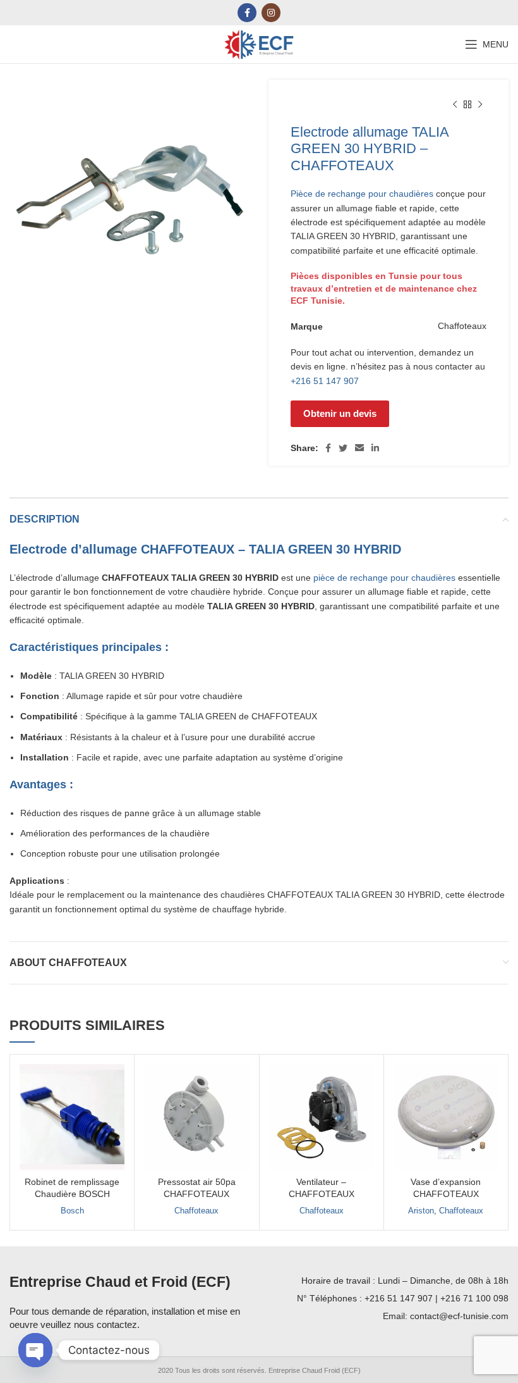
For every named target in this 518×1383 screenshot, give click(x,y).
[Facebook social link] (247, 12)
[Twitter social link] (343, 448)
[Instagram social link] (271, 12)
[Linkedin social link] (375, 448)
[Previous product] (455, 105)
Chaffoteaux (196, 1210)
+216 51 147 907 (325, 381)
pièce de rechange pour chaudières (384, 578)
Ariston (421, 1210)
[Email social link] (359, 448)
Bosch (72, 1210)
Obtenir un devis (339, 413)
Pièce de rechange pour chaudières (362, 194)
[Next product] (480, 105)
